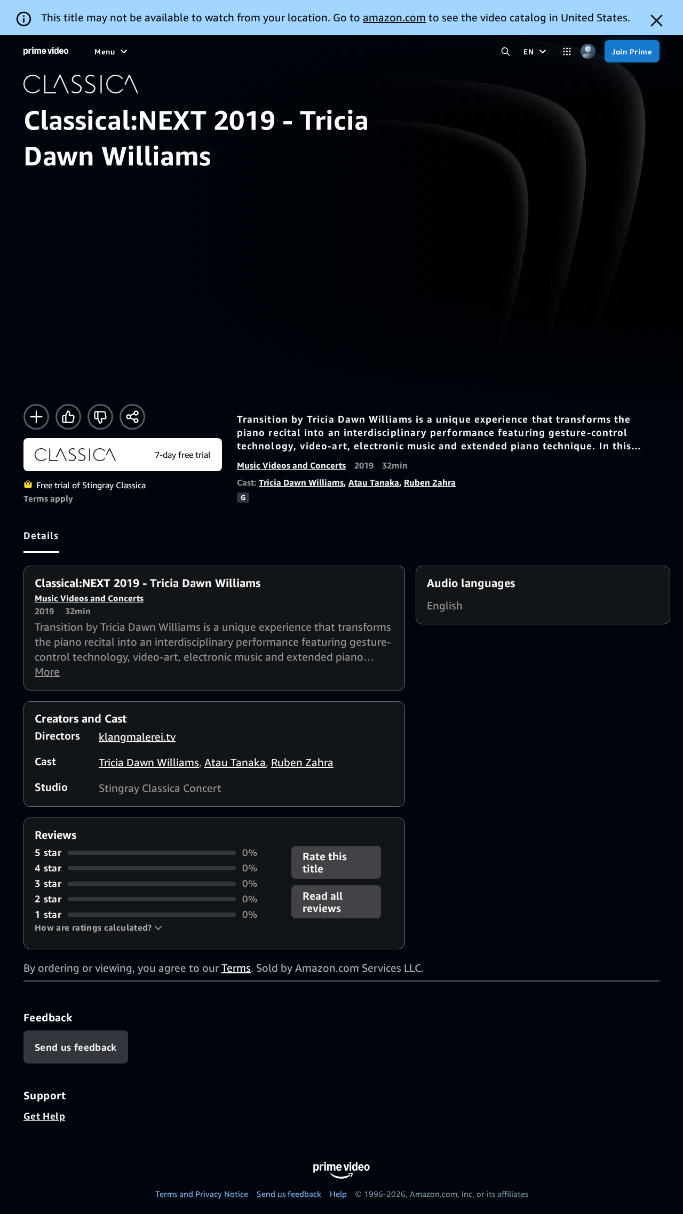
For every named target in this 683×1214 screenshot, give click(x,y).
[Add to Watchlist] (36, 417)
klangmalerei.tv (137, 737)
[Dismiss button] (656, 20)
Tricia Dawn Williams (301, 482)
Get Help (44, 1116)
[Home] (45, 51)
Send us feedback (289, 1194)
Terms (236, 968)
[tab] (41, 535)
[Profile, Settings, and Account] (587, 51)
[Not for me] (100, 417)
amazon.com (394, 17)
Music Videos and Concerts (291, 465)
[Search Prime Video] (505, 51)
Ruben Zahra (430, 482)
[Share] (132, 417)
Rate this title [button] (325, 862)
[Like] (68, 417)
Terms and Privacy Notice (201, 1194)
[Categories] (567, 51)
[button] (98, 927)
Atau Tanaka (373, 482)
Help (338, 1194)
